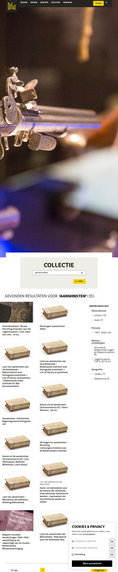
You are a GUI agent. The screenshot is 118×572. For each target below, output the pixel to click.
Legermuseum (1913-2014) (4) (102, 360)
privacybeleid (89, 534)
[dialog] (92, 545)
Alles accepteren (92, 563)
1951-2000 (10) (102, 333)
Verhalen (67, 2)
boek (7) (98, 320)
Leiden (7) (99, 374)
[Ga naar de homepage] (11, 6)
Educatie (44, 2)
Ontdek (33, 2)
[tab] (112, 541)
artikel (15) (100, 315)
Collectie (55, 2)
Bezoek (24, 2)
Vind (80, 281)
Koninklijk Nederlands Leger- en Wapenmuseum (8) (104, 351)
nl (106, 2)
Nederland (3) (101, 379)
